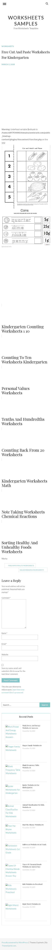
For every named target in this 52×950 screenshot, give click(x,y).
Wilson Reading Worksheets (32, 570)
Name (4, 633)
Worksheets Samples (26, 21)
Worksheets (8, 46)
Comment (6, 598)
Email (4, 644)
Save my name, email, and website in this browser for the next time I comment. (13, 671)
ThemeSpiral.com (9, 946)
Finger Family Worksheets (32, 745)
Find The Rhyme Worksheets (33, 825)
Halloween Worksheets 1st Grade (34, 844)
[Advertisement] (26, 95)
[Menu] (4, 4)
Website (5, 654)
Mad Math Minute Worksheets (21, 565)
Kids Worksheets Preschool (32, 884)
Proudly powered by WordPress (15, 942)
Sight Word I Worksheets (31, 904)
